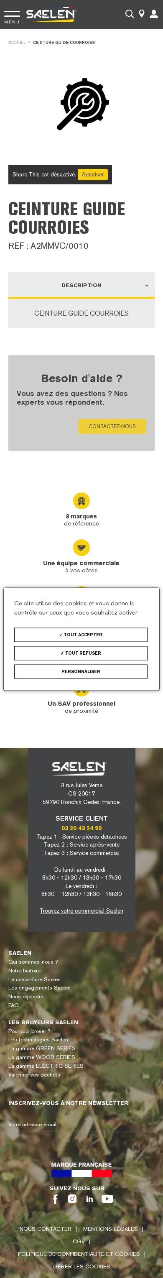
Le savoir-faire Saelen (34, 979)
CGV (79, 1241)
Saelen (19, 953)
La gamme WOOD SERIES (41, 1057)
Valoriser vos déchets (34, 1074)
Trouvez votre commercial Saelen (81, 910)
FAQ (13, 1005)
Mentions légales (110, 1229)
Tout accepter (82, 634)
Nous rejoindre (25, 996)
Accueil (17, 42)
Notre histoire (24, 970)
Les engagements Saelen (39, 988)
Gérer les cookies (81, 1266)
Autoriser (93, 174)
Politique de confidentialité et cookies (79, 1254)
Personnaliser (80, 671)
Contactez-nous (112, 426)
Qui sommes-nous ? (33, 962)
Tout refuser (82, 652)
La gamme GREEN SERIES (42, 1048)
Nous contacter (45, 1229)
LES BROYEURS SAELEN (43, 1022)
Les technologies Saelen (38, 1039)
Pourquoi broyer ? (29, 1031)
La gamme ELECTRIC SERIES (46, 1066)
